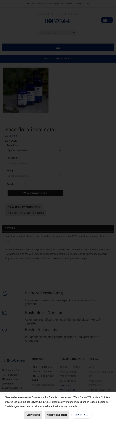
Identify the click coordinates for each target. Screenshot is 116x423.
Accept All (81, 414)
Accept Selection (57, 415)
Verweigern (33, 415)
